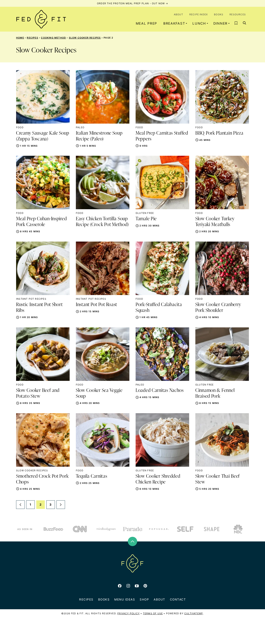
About (178, 14)
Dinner (220, 23)
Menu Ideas (124, 599)
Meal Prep (146, 23)
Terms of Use (153, 613)
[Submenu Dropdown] (186, 23)
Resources (237, 14)
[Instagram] (128, 586)
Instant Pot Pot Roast (96, 304)
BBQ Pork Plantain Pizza (219, 133)
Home (20, 37)
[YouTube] (136, 586)
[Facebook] (119, 586)
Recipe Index (198, 14)
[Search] (244, 23)
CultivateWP (193, 613)
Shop (144, 599)
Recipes (32, 37)
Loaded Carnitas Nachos (160, 390)
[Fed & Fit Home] (41, 19)
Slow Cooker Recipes (85, 37)
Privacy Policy (128, 613)
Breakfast (174, 23)
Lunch (199, 23)
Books (218, 14)
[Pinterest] (145, 586)
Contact (178, 599)
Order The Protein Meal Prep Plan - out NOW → (132, 3)
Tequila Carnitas (91, 476)
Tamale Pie (146, 219)
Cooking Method (53, 37)
